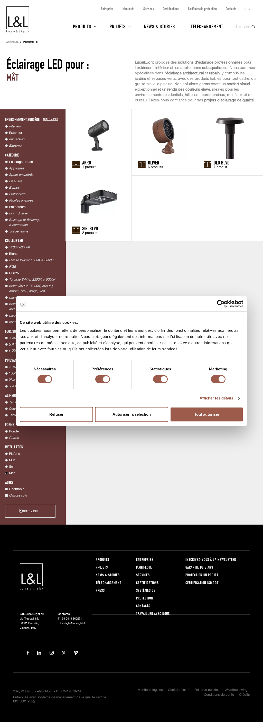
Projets (118, 26)
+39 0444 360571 (71, 618)
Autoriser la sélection (131, 414)
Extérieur (15, 133)
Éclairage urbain (21, 162)
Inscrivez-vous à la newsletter (210, 559)
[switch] (102, 379)
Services (148, 9)
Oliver (153, 162)
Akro (86, 162)
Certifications (171, 9)
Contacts (231, 9)
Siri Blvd (90, 228)
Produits (82, 26)
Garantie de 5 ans (199, 567)
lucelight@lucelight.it (72, 623)
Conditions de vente (219, 695)
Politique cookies (207, 690)
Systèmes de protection (202, 9)
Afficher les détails (216, 398)
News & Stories (159, 26)
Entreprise (107, 9)
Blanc (13, 254)
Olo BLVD (222, 162)
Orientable (16, 489)
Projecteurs (17, 207)
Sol (11, 466)
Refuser (56, 414)
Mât (12, 473)
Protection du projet (201, 575)
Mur (12, 460)
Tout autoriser (206, 414)
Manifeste (128, 9)
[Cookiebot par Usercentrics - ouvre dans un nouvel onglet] (220, 304)
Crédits (244, 695)
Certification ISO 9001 (202, 583)
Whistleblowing (236, 690)
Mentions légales (150, 690)
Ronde (14, 431)
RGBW (14, 273)
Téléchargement (207, 26)
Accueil (12, 42)
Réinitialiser (50, 119)
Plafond (14, 454)
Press (100, 590)
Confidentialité (178, 690)
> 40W (14, 386)
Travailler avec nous (153, 613)
